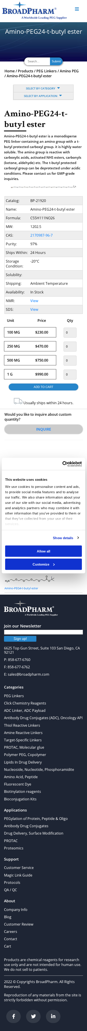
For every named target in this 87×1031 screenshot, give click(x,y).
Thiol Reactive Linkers (22, 725)
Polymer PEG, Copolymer (25, 754)
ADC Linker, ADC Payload (25, 710)
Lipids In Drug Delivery (23, 762)
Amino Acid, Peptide (21, 776)
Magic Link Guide (18, 875)
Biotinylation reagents (22, 791)
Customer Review (18, 924)
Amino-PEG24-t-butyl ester (29, 75)
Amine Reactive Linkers (23, 732)
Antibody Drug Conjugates (26, 825)
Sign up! (20, 639)
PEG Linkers (46, 71)
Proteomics (13, 848)
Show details (63, 538)
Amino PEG (69, 71)
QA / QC (10, 889)
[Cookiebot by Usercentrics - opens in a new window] (62, 464)
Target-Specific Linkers (23, 740)
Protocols (12, 882)
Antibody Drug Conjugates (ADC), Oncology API (43, 717)
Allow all (43, 551)
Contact (10, 938)
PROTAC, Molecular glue (24, 747)
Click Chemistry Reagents (25, 703)
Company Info (15, 909)
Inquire (43, 429)
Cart (7, 946)
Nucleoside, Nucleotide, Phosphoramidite (39, 769)
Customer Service (19, 867)
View (34, 300)
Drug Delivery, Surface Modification (33, 833)
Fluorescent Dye (17, 784)
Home (9, 71)
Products (25, 71)
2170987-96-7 (41, 235)
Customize (41, 564)
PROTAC (11, 840)
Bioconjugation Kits (20, 799)
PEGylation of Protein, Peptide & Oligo (36, 818)
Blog (7, 916)
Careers (10, 931)
